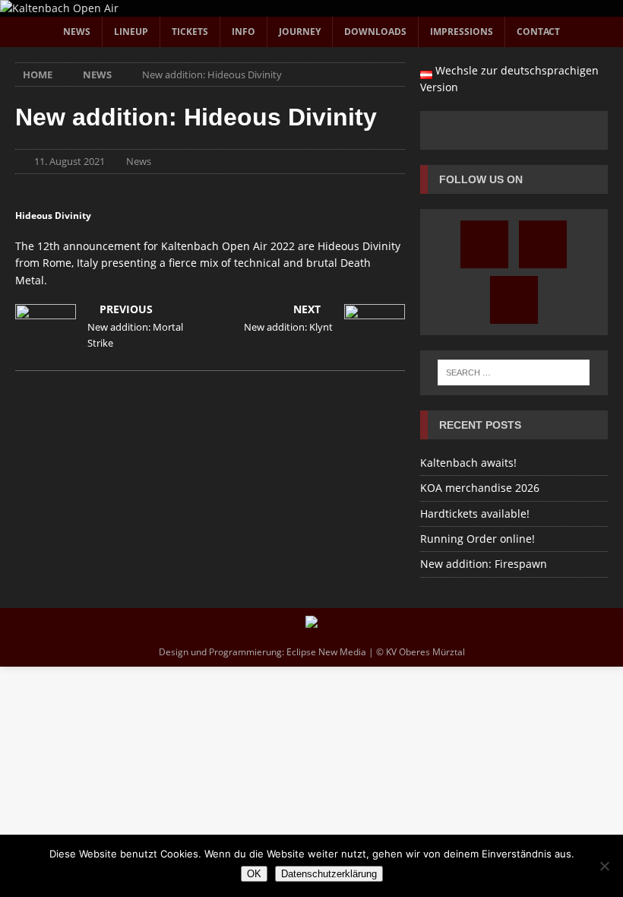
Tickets (190, 31)
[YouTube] (543, 244)
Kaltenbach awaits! (468, 462)
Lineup (131, 31)
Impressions (461, 31)
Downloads (375, 31)
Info (243, 31)
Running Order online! (477, 538)
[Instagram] (484, 244)
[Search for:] (513, 372)
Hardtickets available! (475, 513)
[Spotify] (514, 300)
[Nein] (604, 865)
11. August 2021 (69, 161)
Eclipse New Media (326, 651)
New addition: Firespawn (483, 563)
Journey (300, 31)
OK (254, 874)
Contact (538, 31)
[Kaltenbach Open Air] (59, 8)
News (76, 31)
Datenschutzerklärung (329, 874)
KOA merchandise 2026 (479, 487)
